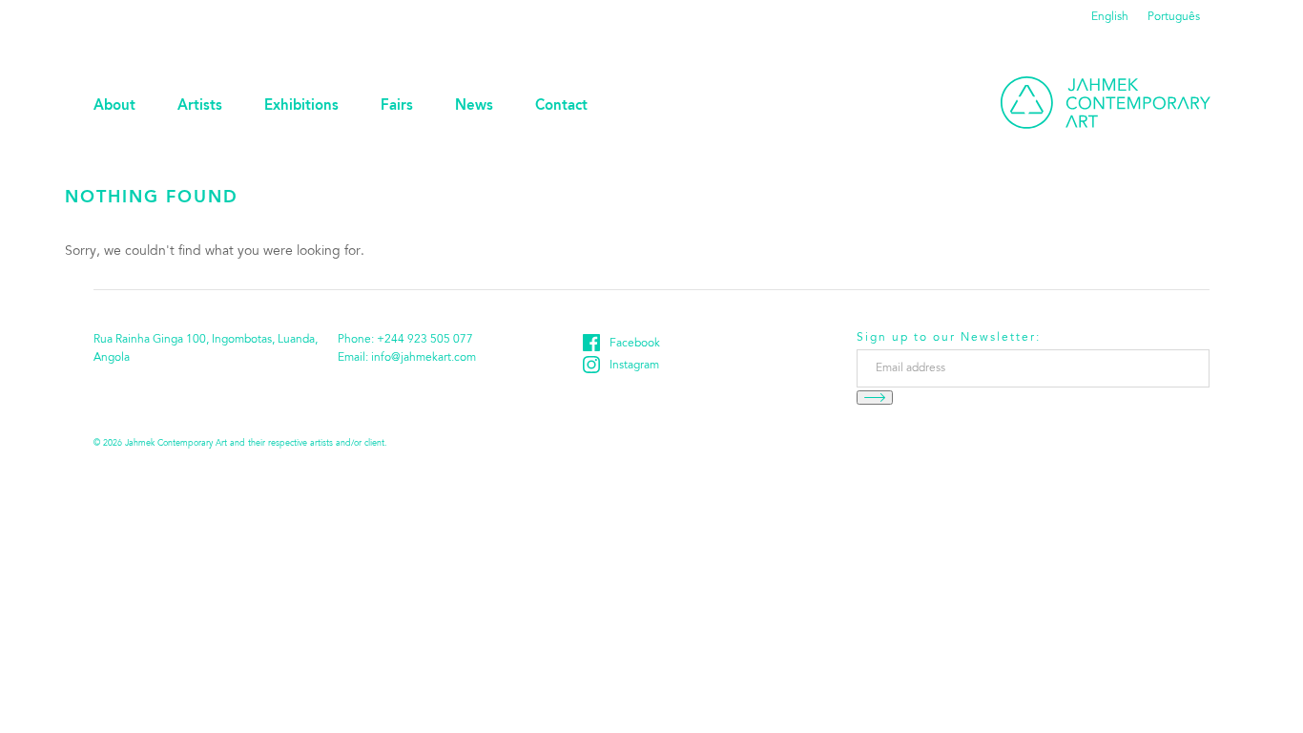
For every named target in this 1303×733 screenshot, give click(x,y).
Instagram (634, 365)
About (114, 106)
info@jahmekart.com (423, 358)
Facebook (635, 343)
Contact (561, 106)
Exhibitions (301, 106)
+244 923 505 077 (425, 340)
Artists (199, 106)
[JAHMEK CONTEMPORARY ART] (1105, 102)
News (474, 106)
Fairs (397, 106)
